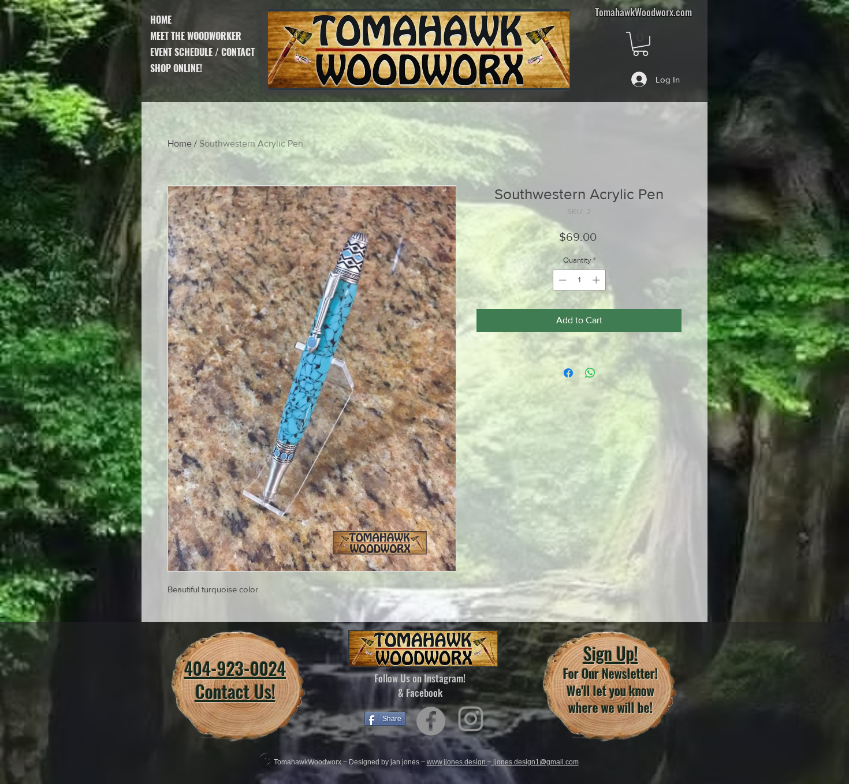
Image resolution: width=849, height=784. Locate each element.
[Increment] (597, 280)
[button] (640, 44)
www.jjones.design (457, 762)
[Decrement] (561, 280)
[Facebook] (430, 721)
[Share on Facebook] (568, 373)
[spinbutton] (579, 280)
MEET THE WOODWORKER (195, 36)
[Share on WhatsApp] (590, 373)
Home (179, 143)
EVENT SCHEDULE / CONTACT (202, 52)
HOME (161, 20)
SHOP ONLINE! (176, 68)
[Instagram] (470, 719)
